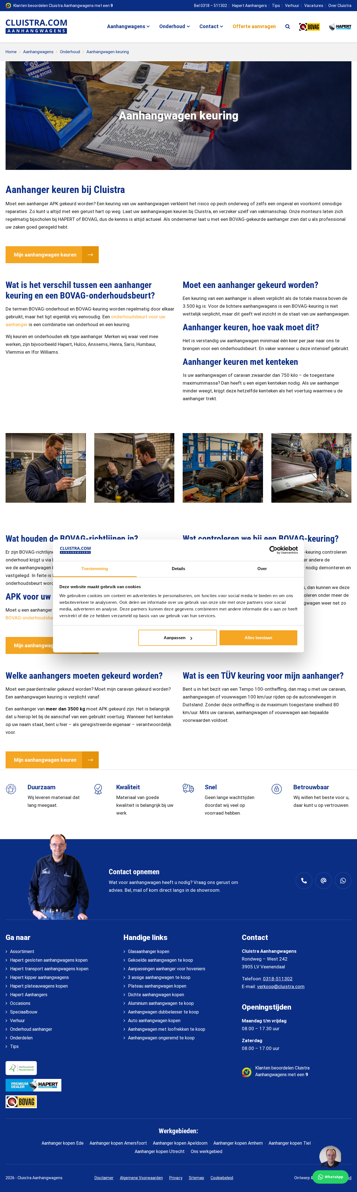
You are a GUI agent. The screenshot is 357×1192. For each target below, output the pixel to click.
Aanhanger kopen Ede (63, 1143)
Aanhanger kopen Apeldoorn (180, 1143)
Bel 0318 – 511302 (210, 5)
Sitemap (196, 1178)
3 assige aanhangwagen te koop (159, 977)
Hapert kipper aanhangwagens (39, 977)
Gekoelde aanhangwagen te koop (160, 960)
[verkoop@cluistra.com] (323, 880)
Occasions (20, 1003)
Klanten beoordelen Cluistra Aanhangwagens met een (63, 5)
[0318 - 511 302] (304, 880)
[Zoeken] (287, 26)
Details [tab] (178, 568)
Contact (209, 26)
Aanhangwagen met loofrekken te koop (166, 1029)
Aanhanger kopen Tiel (290, 1143)
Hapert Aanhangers (249, 5)
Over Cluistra (339, 5)
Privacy (175, 1178)
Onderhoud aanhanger (31, 1029)
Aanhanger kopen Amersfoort (118, 1143)
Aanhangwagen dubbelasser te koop (163, 1012)
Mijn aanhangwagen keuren (45, 255)
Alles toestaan (258, 637)
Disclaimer (104, 1178)
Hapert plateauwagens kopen (39, 986)
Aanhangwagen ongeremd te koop (161, 1037)
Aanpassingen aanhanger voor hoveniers (166, 968)
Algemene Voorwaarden (141, 1178)
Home (11, 51)
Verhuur (292, 5)
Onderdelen (21, 1037)
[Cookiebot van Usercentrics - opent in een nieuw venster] (273, 550)
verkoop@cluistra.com (281, 986)
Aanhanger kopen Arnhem (238, 1143)
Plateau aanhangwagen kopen (157, 986)
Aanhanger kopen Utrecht (160, 1151)
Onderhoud (172, 26)
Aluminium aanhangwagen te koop (161, 1003)
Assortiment (22, 951)
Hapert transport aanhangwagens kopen (49, 968)
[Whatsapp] (343, 880)
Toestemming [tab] (94, 568)
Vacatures (313, 5)
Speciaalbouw (23, 1012)
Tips (276, 5)
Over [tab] (262, 568)
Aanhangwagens (126, 26)
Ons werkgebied (206, 1151)
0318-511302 (278, 978)
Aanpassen (174, 637)
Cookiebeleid (222, 1178)
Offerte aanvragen (254, 26)
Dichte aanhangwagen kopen (156, 994)
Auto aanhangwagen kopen (154, 1020)
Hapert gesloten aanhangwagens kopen (49, 960)
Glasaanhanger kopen (148, 951)
